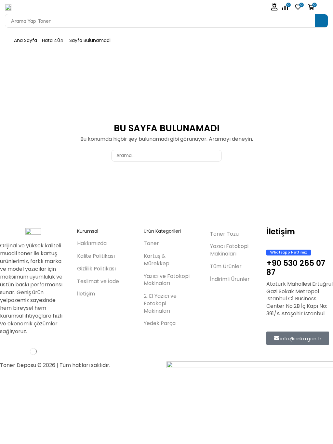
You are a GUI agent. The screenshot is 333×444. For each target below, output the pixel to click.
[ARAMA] (216, 156)
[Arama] (321, 20)
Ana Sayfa (25, 40)
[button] (274, 7)
